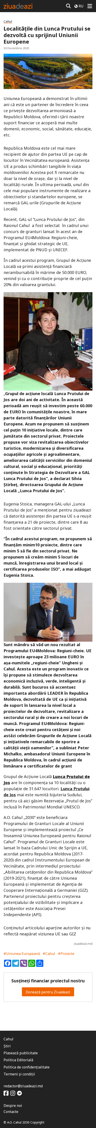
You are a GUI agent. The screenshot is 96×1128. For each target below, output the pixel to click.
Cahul (8, 21)
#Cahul (49, 953)
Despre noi (13, 1105)
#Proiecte (66, 953)
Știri (7, 1045)
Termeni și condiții (19, 1074)
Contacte (11, 1111)
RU (81, 6)
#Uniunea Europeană (22, 953)
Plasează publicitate (21, 1052)
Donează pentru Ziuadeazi (48, 992)
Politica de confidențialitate (27, 1067)
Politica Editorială (18, 1059)
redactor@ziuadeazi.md (23, 1086)
